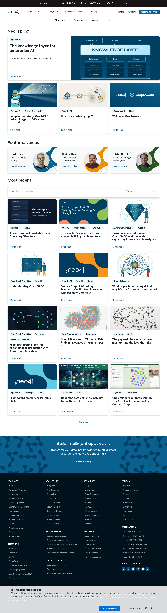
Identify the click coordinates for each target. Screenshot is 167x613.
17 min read (15, 358)
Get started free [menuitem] (149, 12)
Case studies (14, 553)
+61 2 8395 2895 (138, 553)
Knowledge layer (16, 528)
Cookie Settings (44, 596)
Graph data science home (57, 549)
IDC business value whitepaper (60, 573)
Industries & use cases (18, 565)
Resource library (91, 511)
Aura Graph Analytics (18, 490)
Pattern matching (16, 578)
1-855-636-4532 (133, 532)
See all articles (18, 166)
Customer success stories (58, 565)
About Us (127, 486)
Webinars (88, 524)
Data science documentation (59, 540)
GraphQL (12, 524)
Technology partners (93, 557)
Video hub (89, 519)
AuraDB (12, 486)
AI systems (13, 549)
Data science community (57, 536)
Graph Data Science (17, 519)
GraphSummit (90, 498)
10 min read (118, 300)
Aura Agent (13, 494)
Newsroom (127, 511)
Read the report (120, 3)
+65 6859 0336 (139, 549)
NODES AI (89, 507)
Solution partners (92, 553)
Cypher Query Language (19, 507)
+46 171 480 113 (137, 536)
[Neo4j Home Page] (14, 12)
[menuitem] (29, 12)
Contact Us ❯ (129, 527)
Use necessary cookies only (141, 608)
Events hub (89, 490)
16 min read (15, 247)
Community (51, 498)
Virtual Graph (14, 536)
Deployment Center (55, 511)
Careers (126, 494)
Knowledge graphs (17, 570)
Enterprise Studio (16, 498)
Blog (87, 486)
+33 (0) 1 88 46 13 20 (138, 544)
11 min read (15, 411)
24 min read (67, 411)
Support (126, 515)
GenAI (11, 557)
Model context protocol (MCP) (21, 574)
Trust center (128, 519)
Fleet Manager (15, 511)
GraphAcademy (53, 519)
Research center (92, 515)
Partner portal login (93, 549)
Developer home (53, 503)
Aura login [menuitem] (132, 12)
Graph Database (15, 515)
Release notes (53, 524)
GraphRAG (13, 561)
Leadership (127, 507)
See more (84, 422)
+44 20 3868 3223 (134, 540)
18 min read (118, 411)
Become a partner (92, 536)
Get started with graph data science (62, 544)
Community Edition (16, 503)
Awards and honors (131, 490)
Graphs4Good (129, 503)
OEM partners (90, 544)
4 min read (15, 130)
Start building (83, 462)
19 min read (15, 76)
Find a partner (91, 540)
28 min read (118, 358)
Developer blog (53, 515)
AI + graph (51, 486)
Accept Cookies (110, 608)
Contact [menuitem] (121, 12)
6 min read (66, 247)
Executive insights (54, 569)
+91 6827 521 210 (135, 557)
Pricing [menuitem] (94, 12)
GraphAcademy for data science (60, 553)
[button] (139, 191)
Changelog (51, 494)
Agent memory (53, 490)
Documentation (53, 507)
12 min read (66, 358)
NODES (88, 503)
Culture (126, 498)
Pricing (12, 532)
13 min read (66, 130)
